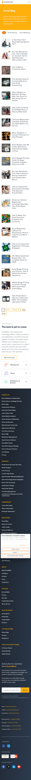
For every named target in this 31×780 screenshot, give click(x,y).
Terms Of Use (6, 604)
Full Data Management (9, 491)
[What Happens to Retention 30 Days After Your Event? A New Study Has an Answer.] (6, 95)
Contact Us (5, 582)
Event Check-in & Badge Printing (12, 401)
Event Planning (12, 32)
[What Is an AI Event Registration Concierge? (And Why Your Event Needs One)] (6, 203)
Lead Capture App (7, 413)
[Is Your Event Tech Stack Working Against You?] (6, 43)
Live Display (5, 452)
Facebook (3, 766)
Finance (4, 635)
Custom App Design (8, 473)
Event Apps (5, 404)
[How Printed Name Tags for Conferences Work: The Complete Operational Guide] (6, 299)
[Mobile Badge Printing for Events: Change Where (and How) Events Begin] (6, 285)
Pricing (4, 455)
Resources (14, 364)
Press (12, 373)
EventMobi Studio (7, 443)
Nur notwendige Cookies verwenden (15, 555)
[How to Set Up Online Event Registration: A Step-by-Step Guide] (6, 110)
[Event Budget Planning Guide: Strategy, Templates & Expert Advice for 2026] (6, 161)
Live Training (6, 470)
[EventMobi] (7, 2)
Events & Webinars (7, 530)
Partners (4, 622)
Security (4, 598)
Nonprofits (5, 616)
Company (5, 573)
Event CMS (5, 434)
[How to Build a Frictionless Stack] (6, 70)
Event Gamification (7, 422)
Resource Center (7, 524)
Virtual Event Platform (8, 407)
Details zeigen (23, 545)
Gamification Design (8, 485)
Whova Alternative (7, 508)
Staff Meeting (6, 560)
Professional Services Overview (11, 464)
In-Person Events (7, 648)
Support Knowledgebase (9, 533)
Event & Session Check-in (9, 449)
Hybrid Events (6, 654)
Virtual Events (6, 651)
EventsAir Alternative (8, 511)
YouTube (19, 766)
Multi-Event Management (9, 437)
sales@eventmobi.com (10, 706)
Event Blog (5, 521)
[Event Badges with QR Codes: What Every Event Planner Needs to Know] (6, 148)
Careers (4, 576)
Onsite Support (6, 467)
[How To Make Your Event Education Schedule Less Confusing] (6, 218)
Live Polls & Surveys (8, 431)
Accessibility (5, 592)
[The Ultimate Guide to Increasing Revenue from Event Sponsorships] (6, 82)
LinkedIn (14, 766)
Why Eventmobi (9, 357)
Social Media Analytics (9, 416)
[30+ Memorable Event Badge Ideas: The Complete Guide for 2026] (6, 259)
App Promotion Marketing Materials (13, 476)
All (4, 32)
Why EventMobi (6, 570)
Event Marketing (25, 32)
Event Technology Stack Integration (12, 479)
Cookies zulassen (15, 549)
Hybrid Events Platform (9, 440)
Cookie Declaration (8, 601)
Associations (6, 613)
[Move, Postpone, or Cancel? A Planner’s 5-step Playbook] (6, 136)
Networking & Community (9, 425)
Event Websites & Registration (11, 398)
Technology (5, 632)
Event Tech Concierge (8, 482)
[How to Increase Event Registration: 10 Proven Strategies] (6, 247)
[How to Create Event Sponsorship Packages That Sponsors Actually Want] (6, 190)
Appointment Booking (8, 428)
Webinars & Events (15, 381)
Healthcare (5, 638)
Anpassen (15, 552)
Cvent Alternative (7, 505)
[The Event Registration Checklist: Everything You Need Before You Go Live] (6, 122)
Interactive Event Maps (9, 410)
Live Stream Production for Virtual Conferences (12, 495)
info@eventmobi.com (13, 713)
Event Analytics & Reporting (10, 419)
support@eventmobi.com (12, 710)
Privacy (4, 595)
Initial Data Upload (7, 488)
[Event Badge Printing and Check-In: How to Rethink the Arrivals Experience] (6, 272)
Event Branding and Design (10, 446)
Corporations (6, 619)
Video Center (6, 527)
